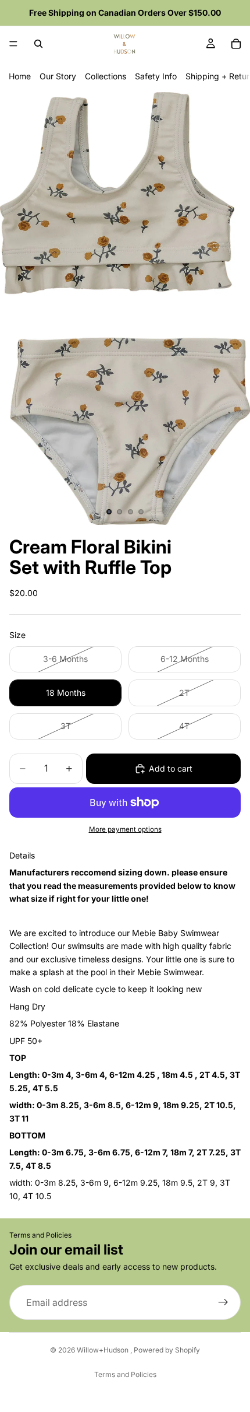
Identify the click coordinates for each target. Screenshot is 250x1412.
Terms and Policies (40, 1235)
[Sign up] (223, 1302)
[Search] (38, 44)
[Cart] (236, 44)
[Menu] (13, 43)
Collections (105, 76)
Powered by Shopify (167, 1350)
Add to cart (170, 768)
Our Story (58, 76)
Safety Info (156, 76)
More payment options (125, 829)
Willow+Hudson (103, 1350)
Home (20, 76)
